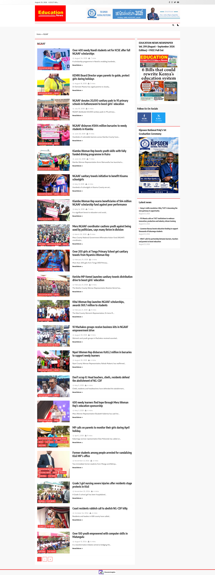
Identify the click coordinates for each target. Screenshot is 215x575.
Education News (45, 68)
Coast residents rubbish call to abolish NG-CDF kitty (100, 508)
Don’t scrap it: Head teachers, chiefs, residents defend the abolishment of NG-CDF (100, 379)
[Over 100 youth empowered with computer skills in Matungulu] (53, 542)
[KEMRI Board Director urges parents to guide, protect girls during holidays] (53, 84)
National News (60, 439)
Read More (76, 65)
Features (57, 469)
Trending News (62, 442)
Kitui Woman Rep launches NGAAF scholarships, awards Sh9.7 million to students (98, 303)
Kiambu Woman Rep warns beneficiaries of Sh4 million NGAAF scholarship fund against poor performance (101, 202)
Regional (42, 476)
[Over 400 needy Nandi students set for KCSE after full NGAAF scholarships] (53, 59)
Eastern (42, 244)
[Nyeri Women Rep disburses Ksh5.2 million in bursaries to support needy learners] (53, 361)
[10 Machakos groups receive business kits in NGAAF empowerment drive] (53, 336)
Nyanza (64, 194)
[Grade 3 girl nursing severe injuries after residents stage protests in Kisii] (53, 492)
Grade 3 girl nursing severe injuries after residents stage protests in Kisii (102, 484)
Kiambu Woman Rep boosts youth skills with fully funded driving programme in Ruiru (99, 152)
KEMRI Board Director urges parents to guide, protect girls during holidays (100, 77)
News (56, 68)
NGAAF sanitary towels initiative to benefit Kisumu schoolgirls (100, 177)
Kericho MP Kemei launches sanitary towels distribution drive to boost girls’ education (102, 278)
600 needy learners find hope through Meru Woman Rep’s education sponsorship (100, 404)
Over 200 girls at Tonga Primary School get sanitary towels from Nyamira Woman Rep (100, 253)
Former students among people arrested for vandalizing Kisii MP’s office (102, 454)
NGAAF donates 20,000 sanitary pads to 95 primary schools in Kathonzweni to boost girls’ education (100, 102)
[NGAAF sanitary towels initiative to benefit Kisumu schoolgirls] (53, 185)
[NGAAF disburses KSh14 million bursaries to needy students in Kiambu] (53, 135)
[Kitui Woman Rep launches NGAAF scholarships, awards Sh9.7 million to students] (53, 311)
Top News (49, 442)
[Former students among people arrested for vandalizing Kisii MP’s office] (53, 464)
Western (42, 445)
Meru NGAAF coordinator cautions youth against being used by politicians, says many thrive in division (101, 227)
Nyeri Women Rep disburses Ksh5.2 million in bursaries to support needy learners (102, 353)
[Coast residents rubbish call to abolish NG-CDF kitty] (53, 517)
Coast (41, 526)
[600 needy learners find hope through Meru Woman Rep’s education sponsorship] (53, 411)
